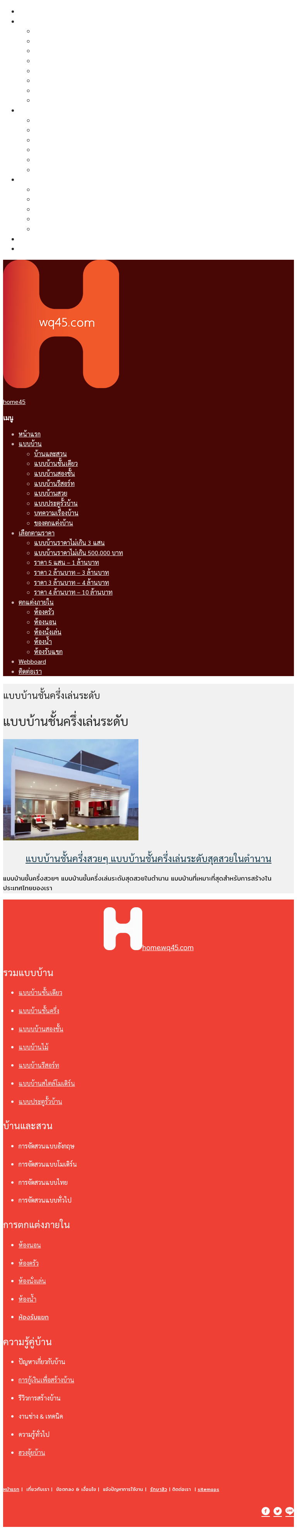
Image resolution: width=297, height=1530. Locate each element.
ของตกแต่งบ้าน (53, 100)
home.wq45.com (168, 947)
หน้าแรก (30, 11)
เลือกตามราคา (37, 110)
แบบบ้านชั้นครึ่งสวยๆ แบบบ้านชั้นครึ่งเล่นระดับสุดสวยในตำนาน (148, 858)
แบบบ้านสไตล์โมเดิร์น (47, 1083)
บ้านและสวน (50, 31)
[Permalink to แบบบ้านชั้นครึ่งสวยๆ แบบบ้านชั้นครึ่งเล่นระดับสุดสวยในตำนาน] (70, 838)
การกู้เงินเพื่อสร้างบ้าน (46, 1380)
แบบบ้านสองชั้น (54, 50)
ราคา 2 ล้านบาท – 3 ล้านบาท (71, 149)
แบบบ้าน (30, 21)
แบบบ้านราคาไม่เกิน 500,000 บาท (78, 130)
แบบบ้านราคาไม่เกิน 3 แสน (69, 120)
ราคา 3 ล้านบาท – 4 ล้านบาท (71, 159)
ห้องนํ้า (27, 1299)
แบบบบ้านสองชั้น (41, 1029)
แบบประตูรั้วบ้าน (56, 80)
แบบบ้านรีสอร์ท (54, 60)
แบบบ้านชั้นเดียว (56, 41)
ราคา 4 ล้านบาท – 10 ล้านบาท (73, 169)
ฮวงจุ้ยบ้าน (32, 1452)
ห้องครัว (44, 189)
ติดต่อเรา (30, 248)
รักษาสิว (158, 1489)
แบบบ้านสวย (50, 70)
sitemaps (208, 1489)
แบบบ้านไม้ (33, 1047)
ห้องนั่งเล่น (47, 209)
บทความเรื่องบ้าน (56, 90)
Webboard (32, 239)
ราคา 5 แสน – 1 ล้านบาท (66, 140)
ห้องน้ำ (43, 219)
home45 (14, 401)
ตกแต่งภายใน (36, 179)
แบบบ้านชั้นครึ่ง (39, 1011)
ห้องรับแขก (48, 229)
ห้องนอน (45, 199)
